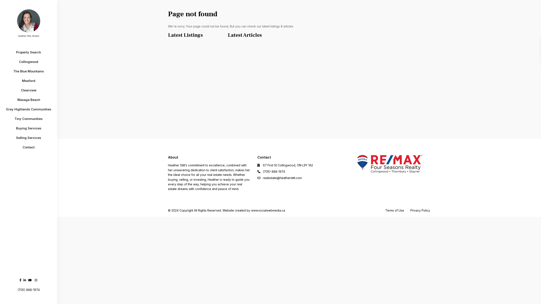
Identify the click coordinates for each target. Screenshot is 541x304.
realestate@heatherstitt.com (282, 178)
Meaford (28, 81)
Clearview (28, 90)
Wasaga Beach (28, 100)
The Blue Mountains (28, 71)
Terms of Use (394, 210)
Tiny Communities (28, 119)
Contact (29, 147)
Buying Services (28, 128)
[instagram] (36, 280)
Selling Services (28, 138)
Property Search (28, 52)
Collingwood (28, 62)
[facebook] (20, 280)
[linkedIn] (24, 280)
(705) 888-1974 (274, 171)
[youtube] (30, 280)
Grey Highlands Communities (28, 109)
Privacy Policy (420, 210)
